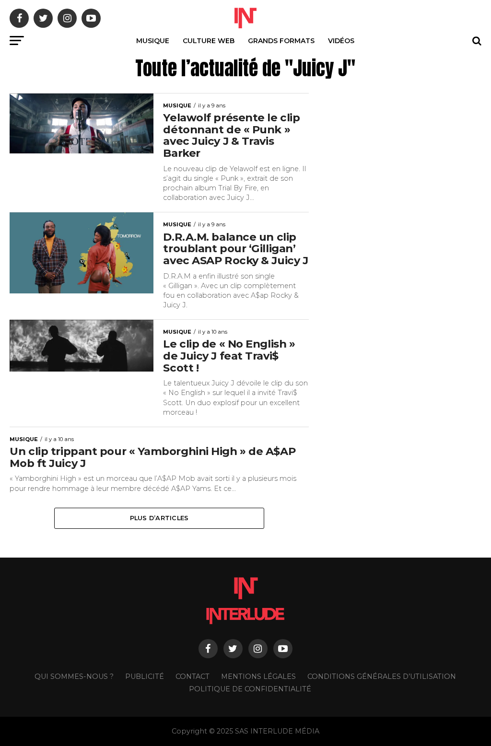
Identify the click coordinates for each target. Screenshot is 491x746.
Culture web (208, 40)
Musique (152, 40)
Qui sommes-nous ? (74, 676)
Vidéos (341, 40)
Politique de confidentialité (250, 689)
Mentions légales (258, 676)
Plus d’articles (159, 518)
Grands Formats (281, 40)
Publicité (144, 676)
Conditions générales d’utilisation (381, 676)
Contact (192, 676)
